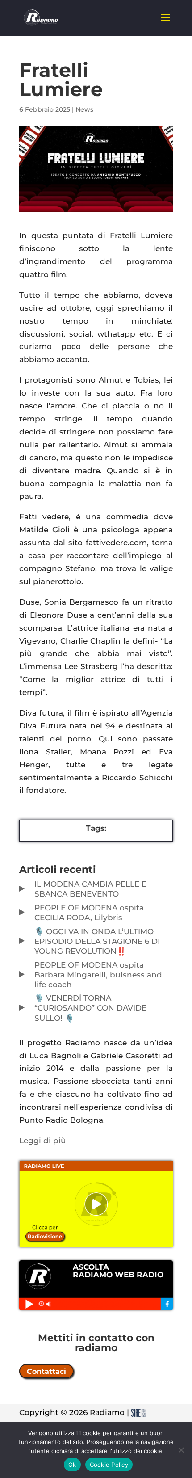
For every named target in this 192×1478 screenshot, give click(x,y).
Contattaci (46, 1371)
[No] (180, 1449)
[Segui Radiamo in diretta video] (96, 1204)
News (84, 109)
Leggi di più (42, 1140)
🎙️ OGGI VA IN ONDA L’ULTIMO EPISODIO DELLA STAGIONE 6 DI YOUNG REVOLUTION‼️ (97, 941)
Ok (72, 1464)
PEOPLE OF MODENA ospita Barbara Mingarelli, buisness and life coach (98, 974)
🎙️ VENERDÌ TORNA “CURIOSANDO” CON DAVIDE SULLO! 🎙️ (90, 1008)
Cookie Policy (109, 1464)
